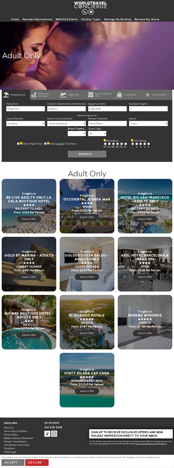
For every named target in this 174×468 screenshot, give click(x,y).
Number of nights (138, 103)
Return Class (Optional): (60, 118)
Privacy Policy (11, 434)
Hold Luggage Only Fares (63, 143)
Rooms (132, 118)
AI (125, 146)
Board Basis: (113, 140)
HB (117, 146)
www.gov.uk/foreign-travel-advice (151, 444)
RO (105, 146)
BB (113, 146)
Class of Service (14, 118)
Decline (35, 462)
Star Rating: (140, 140)
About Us (8, 427)
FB (121, 146)
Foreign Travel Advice (15, 441)
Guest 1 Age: (94, 128)
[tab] (16, 95)
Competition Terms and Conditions (16, 447)
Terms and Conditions (15, 431)
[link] (44, 95)
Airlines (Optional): (98, 118)
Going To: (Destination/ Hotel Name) (66, 103)
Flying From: (12, 103)
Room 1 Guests (76, 128)
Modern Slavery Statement (18, 438)
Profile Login (10, 452)
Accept (11, 462)
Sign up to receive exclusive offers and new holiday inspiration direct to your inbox (127, 433)
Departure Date (96, 103)
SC (109, 146)
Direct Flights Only (32, 143)
